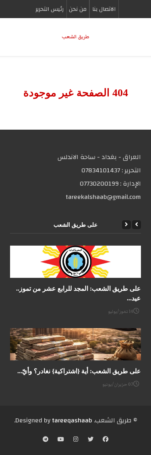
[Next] (126, 224)
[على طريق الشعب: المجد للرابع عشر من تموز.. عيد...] (75, 262)
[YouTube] (61, 440)
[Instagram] (76, 440)
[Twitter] (90, 440)
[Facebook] (105, 440)
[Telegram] (45, 440)
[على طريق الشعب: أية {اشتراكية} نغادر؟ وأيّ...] (75, 344)
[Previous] (136, 224)
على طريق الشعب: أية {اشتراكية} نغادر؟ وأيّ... (79, 371)
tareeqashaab (72, 420)
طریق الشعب (75, 37)
